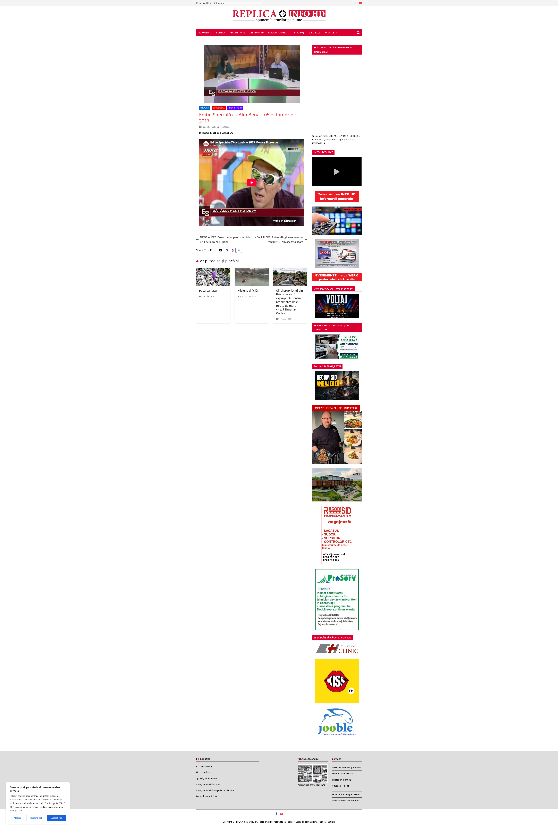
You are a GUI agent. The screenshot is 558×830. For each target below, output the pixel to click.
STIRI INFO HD (257, 32)
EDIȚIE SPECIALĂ (219, 108)
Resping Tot (36, 817)
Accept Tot (56, 817)
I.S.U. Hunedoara (204, 766)
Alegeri (17, 817)
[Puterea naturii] (213, 270)
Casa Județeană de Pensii (208, 784)
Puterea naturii (209, 290)
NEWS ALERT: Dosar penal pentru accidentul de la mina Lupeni (225, 239)
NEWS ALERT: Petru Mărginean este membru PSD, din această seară (278, 239)
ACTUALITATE (205, 32)
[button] (287, 33)
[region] (38, 803)
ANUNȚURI (330, 32)
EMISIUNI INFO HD (277, 32)
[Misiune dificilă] (252, 270)
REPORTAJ (299, 32)
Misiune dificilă (248, 290)
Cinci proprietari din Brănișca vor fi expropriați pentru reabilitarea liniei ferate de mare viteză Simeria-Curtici (289, 302)
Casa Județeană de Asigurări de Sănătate (215, 790)
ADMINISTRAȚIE (237, 32)
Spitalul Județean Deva (206, 778)
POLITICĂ (220, 32)
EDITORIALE (314, 32)
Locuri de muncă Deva (206, 796)
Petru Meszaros (226, 127)
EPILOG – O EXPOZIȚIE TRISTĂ (240, 3)
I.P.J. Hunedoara (203, 772)
